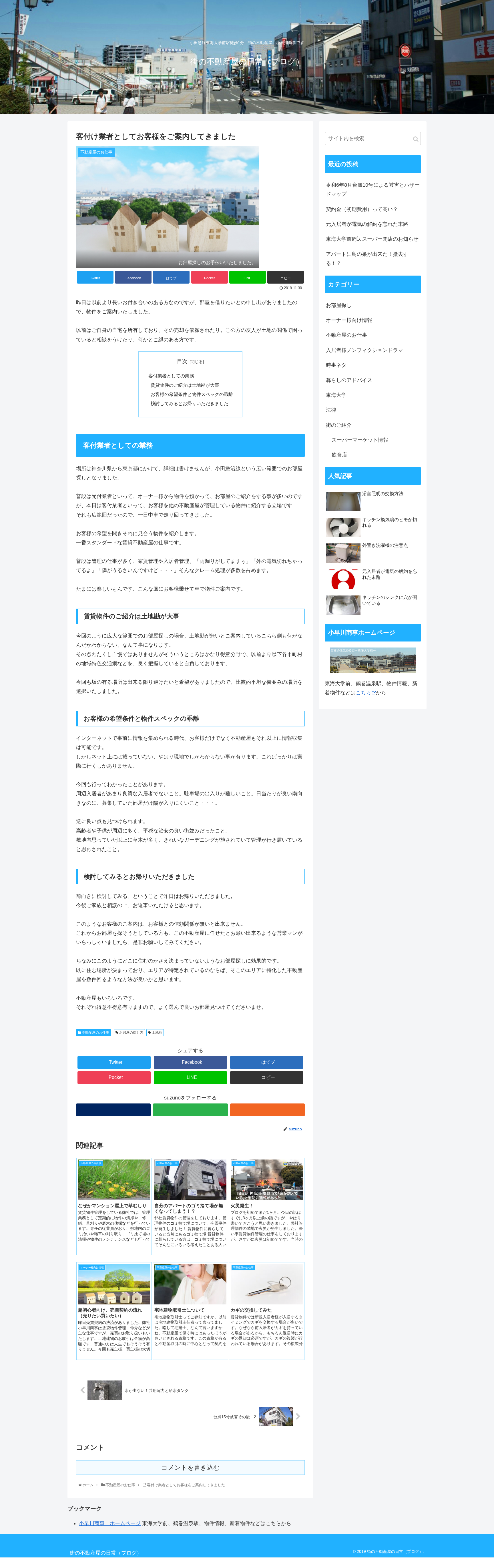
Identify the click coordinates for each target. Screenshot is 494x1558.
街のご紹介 (339, 425)
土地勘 (156, 1033)
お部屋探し (339, 305)
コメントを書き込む (190, 1467)
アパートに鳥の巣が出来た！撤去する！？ (367, 258)
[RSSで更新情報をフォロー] (267, 1109)
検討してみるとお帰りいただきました (189, 403)
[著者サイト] (113, 1109)
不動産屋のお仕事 (95, 1033)
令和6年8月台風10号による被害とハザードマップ (373, 189)
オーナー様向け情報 (349, 320)
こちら (363, 693)
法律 (331, 410)
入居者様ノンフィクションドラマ (364, 350)
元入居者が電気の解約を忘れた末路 (367, 224)
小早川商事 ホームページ (110, 1523)
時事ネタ (336, 365)
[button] (416, 139)
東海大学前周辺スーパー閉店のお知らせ (372, 239)
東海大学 (336, 395)
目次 (182, 361)
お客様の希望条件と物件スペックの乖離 (192, 394)
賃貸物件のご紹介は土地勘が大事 (185, 385)
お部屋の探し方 (130, 1033)
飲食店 (339, 455)
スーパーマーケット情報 (360, 440)
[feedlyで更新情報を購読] (190, 1109)
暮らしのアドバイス (349, 380)
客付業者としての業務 (171, 375)
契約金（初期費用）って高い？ (362, 209)
